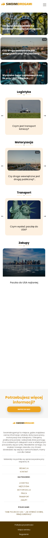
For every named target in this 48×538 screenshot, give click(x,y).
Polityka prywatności (24, 525)
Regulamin (24, 534)
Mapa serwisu (24, 529)
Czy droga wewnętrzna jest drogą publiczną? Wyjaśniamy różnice (20, 52)
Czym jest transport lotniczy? (24, 127)
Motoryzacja (24, 142)
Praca (24, 493)
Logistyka (24, 92)
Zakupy (24, 243)
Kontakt (24, 471)
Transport (24, 192)
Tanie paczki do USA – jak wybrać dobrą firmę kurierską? (24, 513)
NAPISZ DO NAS (24, 409)
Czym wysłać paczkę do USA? (24, 228)
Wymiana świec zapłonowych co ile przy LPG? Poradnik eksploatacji (22, 77)
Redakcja (24, 468)
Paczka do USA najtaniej (24, 282)
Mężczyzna (24, 486)
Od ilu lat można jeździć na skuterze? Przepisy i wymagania (21, 27)
